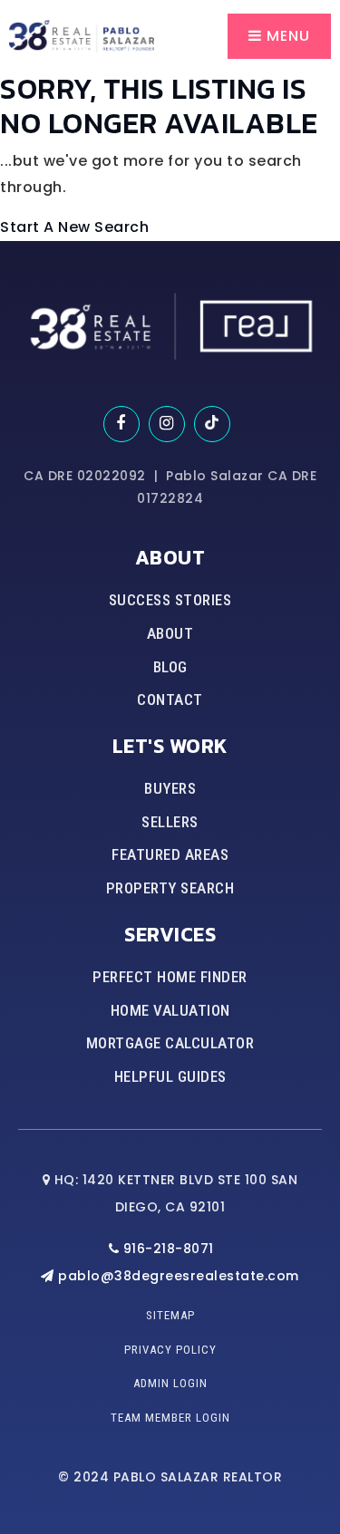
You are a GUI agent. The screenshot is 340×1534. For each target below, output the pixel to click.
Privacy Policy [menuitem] (170, 1349)
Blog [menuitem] (170, 667)
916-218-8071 (166, 1249)
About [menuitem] (170, 633)
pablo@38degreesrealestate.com (178, 1276)
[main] (170, 120)
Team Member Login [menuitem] (170, 1417)
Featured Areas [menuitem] (170, 854)
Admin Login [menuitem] (170, 1383)
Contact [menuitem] (170, 699)
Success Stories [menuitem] (170, 600)
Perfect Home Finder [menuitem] (170, 977)
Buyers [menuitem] (170, 788)
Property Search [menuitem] (170, 888)
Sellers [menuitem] (170, 822)
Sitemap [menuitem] (170, 1315)
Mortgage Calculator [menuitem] (170, 1043)
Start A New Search (74, 227)
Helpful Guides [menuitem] (170, 1076)
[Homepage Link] (81, 34)
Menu (286, 35)
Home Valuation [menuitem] (170, 1010)
